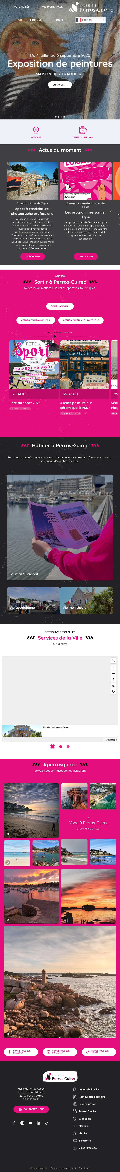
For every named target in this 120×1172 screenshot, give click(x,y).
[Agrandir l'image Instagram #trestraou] (31, 810)
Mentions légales (38, 1168)
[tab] (55, 332)
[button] (9, 210)
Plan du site (84, 1168)
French (86, 19)
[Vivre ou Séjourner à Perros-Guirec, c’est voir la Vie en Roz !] (91, 6)
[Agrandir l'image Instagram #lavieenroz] (45, 853)
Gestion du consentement (63, 1168)
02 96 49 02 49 (31, 1099)
